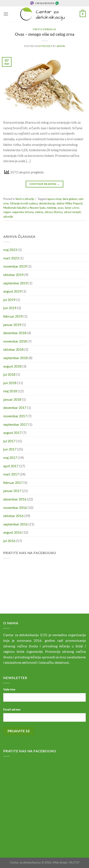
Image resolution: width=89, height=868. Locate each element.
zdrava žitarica (53, 212)
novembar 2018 (15, 341)
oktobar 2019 (13, 275)
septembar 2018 (15, 358)
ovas (61, 207)
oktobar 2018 (13, 349)
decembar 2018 (14, 333)
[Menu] (5, 14)
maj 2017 (10, 457)
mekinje (51, 207)
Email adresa (11, 709)
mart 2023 (11, 258)
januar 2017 (12, 491)
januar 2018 (12, 399)
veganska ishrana (23, 212)
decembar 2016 (14, 499)
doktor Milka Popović (70, 203)
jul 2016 (9, 541)
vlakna (39, 212)
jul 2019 (9, 300)
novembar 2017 (15, 416)
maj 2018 (10, 391)
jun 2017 (9, 449)
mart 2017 (11, 474)
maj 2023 (10, 250)
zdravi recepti (72, 212)
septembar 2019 (15, 283)
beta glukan (70, 199)
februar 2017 (13, 482)
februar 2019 (13, 316)
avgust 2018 (12, 366)
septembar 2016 (15, 524)
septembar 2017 (15, 424)
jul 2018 (9, 374)
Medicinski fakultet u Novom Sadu (24, 207)
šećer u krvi (72, 207)
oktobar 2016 (13, 516)
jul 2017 (9, 441)
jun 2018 (9, 383)
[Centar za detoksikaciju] (44, 14)
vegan (7, 212)
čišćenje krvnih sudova (24, 203)
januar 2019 (12, 325)
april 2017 (10, 466)
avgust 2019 (12, 291)
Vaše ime (9, 689)
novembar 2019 (15, 266)
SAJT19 (74, 862)
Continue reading (44, 183)
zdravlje (8, 216)
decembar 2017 (14, 407)
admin (61, 46)
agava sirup (54, 199)
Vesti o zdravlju (44, 29)
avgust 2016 (12, 532)
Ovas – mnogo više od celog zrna (44, 34)
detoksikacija (47, 203)
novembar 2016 (15, 507)
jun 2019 (9, 308)
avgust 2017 (12, 432)
